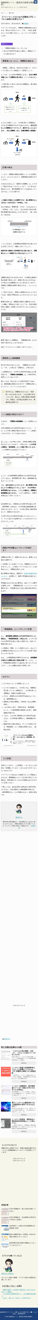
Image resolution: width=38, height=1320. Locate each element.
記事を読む (24, 1063)
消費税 (26, 23)
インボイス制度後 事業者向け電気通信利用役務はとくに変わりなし (23, 1121)
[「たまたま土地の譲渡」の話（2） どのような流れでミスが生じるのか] (6, 1055)
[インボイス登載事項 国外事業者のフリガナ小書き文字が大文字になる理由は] (6, 1090)
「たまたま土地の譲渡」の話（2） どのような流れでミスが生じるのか (24, 1052)
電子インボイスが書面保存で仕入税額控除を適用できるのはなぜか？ (23, 1104)
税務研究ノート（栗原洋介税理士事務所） (17, 3)
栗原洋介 (7, 1039)
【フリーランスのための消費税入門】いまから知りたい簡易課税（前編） (24, 737)
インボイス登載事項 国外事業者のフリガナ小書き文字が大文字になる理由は (23, 1088)
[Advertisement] (19, 919)
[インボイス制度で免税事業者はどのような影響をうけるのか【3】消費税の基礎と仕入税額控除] (6, 1071)
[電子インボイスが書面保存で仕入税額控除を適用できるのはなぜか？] (6, 1107)
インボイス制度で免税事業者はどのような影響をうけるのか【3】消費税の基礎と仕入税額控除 (24, 1070)
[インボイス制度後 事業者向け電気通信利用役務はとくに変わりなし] (6, 1123)
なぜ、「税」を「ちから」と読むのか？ (17, 1298)
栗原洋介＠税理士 (7, 1274)
